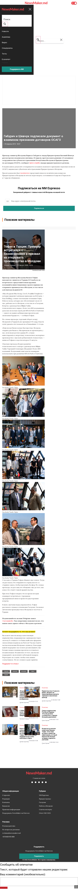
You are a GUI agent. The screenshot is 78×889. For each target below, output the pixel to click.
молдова (23, 671)
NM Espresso (44, 795)
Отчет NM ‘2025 (45, 813)
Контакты (6, 802)
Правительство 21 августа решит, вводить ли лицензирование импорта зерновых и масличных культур (50, 694)
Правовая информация (11, 809)
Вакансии (6, 806)
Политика (7, 242)
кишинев (15, 671)
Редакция (6, 799)
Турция (6, 674)
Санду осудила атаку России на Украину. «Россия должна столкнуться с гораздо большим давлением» (49, 714)
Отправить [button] (4, 888)
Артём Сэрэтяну (24, 702)
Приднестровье (45, 799)
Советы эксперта (45, 809)
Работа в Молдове (46, 806)
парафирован (25, 173)
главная (6, 671)
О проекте (6, 795)
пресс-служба (34, 163)
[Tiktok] (42, 782)
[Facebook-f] (32, 782)
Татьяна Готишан (10, 265)
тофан (32, 671)
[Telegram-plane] (46, 782)
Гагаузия (42, 802)
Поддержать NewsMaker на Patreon (15, 813)
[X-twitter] (35, 782)
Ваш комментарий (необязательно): (23, 874)
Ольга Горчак (45, 720)
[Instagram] (39, 782)
